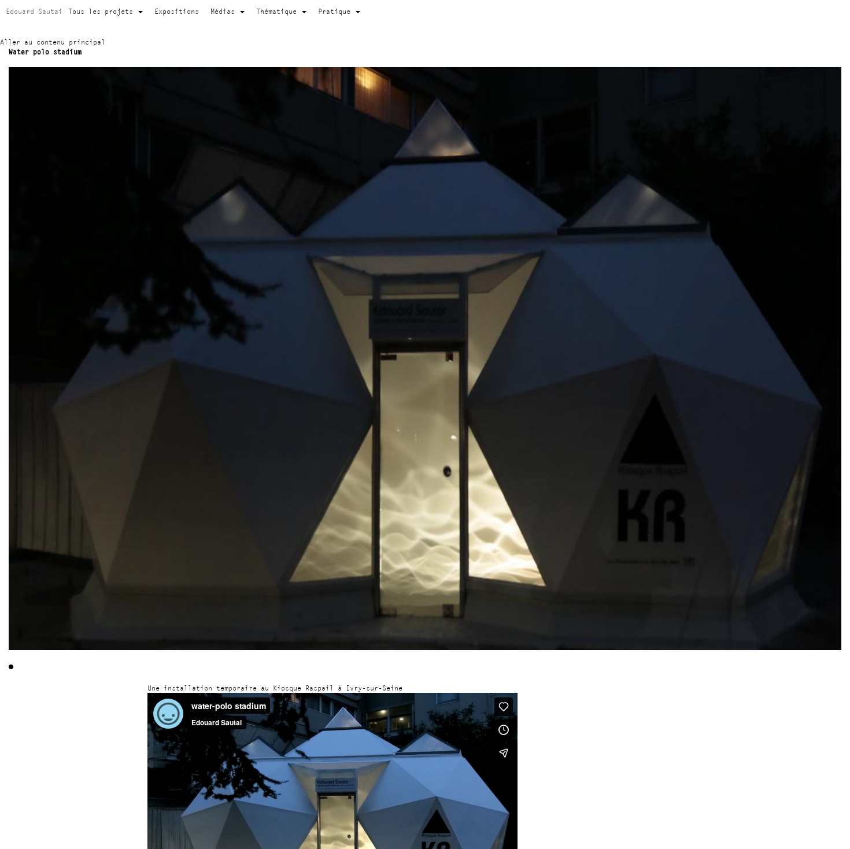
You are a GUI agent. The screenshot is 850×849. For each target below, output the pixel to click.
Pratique (336, 11)
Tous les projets (102, 11)
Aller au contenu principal (52, 42)
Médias (224, 11)
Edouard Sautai (34, 11)
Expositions (176, 11)
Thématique (278, 11)
